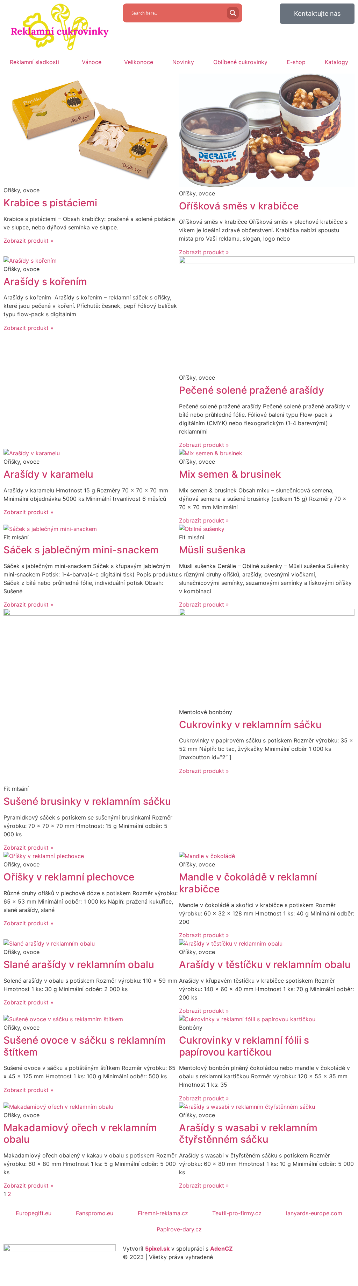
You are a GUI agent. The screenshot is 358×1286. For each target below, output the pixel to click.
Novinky (183, 61)
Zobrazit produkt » (28, 240)
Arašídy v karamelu (48, 474)
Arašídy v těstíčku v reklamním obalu (265, 964)
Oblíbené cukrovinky (240, 61)
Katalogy (336, 61)
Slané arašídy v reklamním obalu (78, 964)
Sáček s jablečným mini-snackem (81, 550)
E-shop (296, 61)
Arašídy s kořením (45, 282)
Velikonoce (138, 61)
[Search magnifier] (233, 13)
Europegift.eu (33, 1213)
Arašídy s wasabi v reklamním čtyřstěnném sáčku (248, 1134)
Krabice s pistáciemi (50, 203)
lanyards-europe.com (314, 1213)
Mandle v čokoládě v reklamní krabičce (248, 883)
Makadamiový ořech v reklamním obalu (80, 1134)
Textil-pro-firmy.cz (237, 1213)
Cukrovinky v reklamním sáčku (250, 725)
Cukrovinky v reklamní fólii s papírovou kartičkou (244, 1046)
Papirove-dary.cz (179, 1229)
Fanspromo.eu (94, 1213)
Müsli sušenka (212, 550)
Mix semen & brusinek (230, 474)
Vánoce (91, 61)
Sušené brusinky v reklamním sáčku (87, 801)
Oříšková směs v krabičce (239, 206)
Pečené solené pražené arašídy (251, 390)
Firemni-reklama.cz (163, 1213)
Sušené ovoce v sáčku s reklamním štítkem (84, 1046)
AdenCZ (221, 1248)
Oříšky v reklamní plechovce (68, 877)
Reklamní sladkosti (34, 61)
